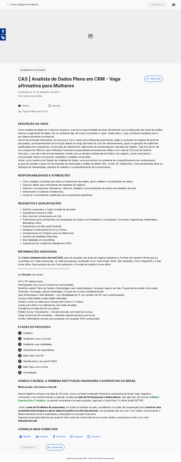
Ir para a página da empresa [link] (24, 4)
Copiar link (155, 78)
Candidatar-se (157, 4)
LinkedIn (44, 436)
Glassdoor (96, 436)
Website (27, 436)
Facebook (61, 436)
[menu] (173, 4)
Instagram (78, 436)
